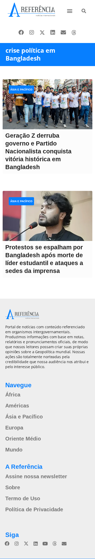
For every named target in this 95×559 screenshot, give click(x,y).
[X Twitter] (42, 32)
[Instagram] (31, 32)
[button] (69, 10)
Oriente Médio (23, 439)
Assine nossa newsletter (36, 476)
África (12, 394)
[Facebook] (21, 32)
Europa (14, 428)
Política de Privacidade (34, 509)
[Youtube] (45, 543)
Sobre (12, 487)
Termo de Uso (22, 498)
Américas (17, 405)
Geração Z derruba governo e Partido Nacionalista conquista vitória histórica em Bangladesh (38, 151)
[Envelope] (63, 32)
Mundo (13, 450)
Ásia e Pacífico (21, 89)
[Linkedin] (53, 32)
